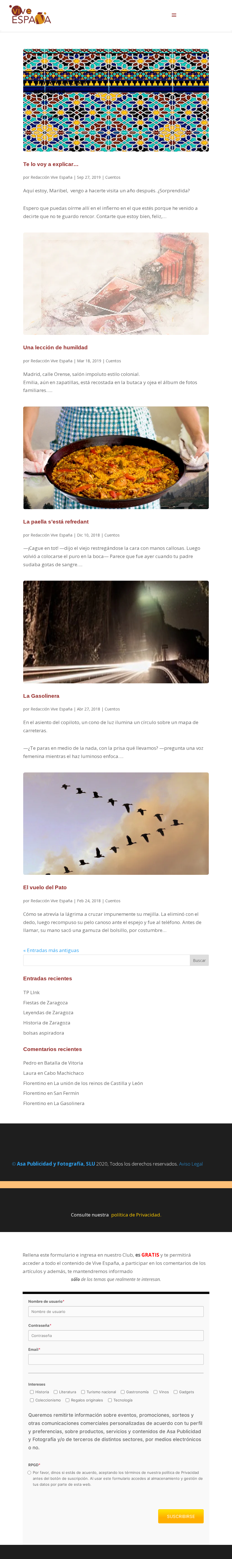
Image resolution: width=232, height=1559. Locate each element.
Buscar (199, 960)
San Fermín (66, 1093)
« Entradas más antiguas (51, 950)
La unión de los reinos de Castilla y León (98, 1083)
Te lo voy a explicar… (51, 164)
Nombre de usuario (46, 1301)
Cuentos (113, 177)
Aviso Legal (191, 1163)
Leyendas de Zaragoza (48, 1012)
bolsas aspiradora (43, 1033)
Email (34, 1349)
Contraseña (39, 1325)
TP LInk (31, 992)
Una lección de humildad (55, 347)
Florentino (34, 1083)
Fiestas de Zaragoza (45, 1002)
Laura (29, 1073)
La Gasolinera (41, 696)
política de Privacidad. (136, 1214)
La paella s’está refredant (56, 522)
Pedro (29, 1063)
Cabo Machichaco (64, 1073)
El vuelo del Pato (45, 887)
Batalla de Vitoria (63, 1063)
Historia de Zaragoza (46, 1022)
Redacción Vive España (51, 177)
